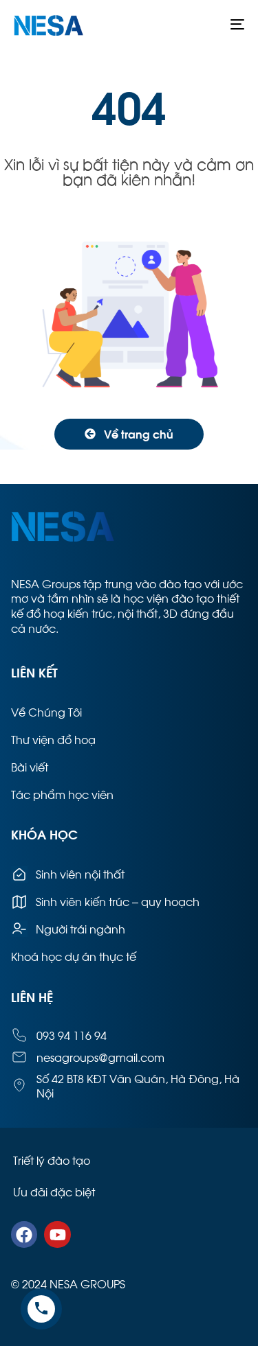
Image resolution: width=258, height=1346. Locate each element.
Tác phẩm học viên (62, 794)
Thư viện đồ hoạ (53, 739)
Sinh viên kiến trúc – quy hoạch (118, 901)
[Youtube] (57, 1234)
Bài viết (29, 766)
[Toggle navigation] (205, 24)
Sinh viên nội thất (80, 873)
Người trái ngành (80, 928)
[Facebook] (24, 1234)
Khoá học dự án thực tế (73, 956)
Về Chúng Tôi (46, 711)
